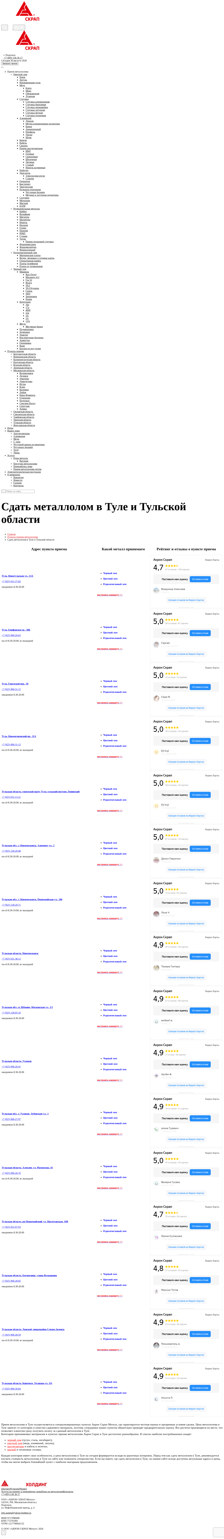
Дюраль (30, 121)
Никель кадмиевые (35, 167)
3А (27, 315)
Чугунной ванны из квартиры (29, 444)
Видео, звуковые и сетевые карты (37, 258)
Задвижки (25, 332)
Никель (23, 222)
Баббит (23, 211)
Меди (16, 439)
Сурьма (23, 236)
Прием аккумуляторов (31, 148)
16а (27, 304)
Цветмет (5, 1489)
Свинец (24, 145)
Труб (15, 450)
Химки (23, 409)
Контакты (18, 485)
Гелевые (30, 154)
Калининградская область (26, 359)
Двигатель (25, 173)
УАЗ (28, 285)
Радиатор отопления (30, 189)
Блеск (29, 88)
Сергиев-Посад (27, 403)
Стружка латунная (35, 110)
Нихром (24, 225)
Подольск (25, 400)
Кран (22, 346)
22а (27, 313)
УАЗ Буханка (32, 288)
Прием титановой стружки (40, 241)
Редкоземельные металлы (26, 208)
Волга (29, 282)
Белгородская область (24, 354)
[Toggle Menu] (2, 67)
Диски (29, 134)
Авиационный (33, 129)
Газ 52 (29, 280)
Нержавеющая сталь (30, 82)
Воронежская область (24, 356)
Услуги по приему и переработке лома (21, 1491)
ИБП (28, 151)
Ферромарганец (28, 244)
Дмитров (24, 378)
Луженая (30, 96)
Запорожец (31, 296)
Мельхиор (25, 200)
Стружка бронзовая (36, 104)
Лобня (23, 392)
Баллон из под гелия (30, 348)
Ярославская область (24, 425)
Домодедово (26, 381)
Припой (24, 230)
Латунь (23, 80)
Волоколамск (26, 373)
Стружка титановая (36, 115)
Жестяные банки (34, 326)
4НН (28, 310)
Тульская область (22, 422)
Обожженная (32, 93)
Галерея (17, 483)
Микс (28, 91)
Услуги (11, 455)
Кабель (23, 143)
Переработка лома (22, 466)
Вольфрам (25, 214)
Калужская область (23, 362)
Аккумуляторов (21, 433)
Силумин (24, 197)
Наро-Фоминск (27, 395)
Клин (22, 387)
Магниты (24, 217)
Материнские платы (30, 255)
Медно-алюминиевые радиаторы (43, 123)
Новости (17, 480)
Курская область (21, 365)
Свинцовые (32, 156)
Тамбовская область (23, 417)
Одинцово (25, 398)
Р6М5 (22, 233)
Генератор (25, 181)
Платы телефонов (29, 263)
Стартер (30, 178)
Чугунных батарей (23, 447)
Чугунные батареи (35, 192)
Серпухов (25, 406)
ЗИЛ (28, 293)
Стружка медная (34, 112)
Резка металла (20, 458)
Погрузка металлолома (25, 463)
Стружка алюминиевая (38, 102)
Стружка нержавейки (37, 107)
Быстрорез (25, 184)
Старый (30, 165)
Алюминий (25, 118)
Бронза (23, 140)
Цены (10, 428)
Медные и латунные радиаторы (42, 195)
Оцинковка (25, 343)
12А (28, 321)
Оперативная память (30, 261)
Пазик (29, 299)
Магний (24, 203)
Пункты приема (15, 351)
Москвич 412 (32, 277)
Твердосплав (26, 187)
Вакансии (18, 477)
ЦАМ (22, 206)
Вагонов (24, 461)
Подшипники (27, 329)
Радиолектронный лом (25, 252)
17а (27, 307)
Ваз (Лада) (31, 274)
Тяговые (30, 162)
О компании (13, 474)
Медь (22, 85)
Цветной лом (20, 74)
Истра (23, 384)
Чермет (23, 1489)
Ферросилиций (27, 250)
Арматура (25, 340)
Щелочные (31, 159)
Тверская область (22, 420)
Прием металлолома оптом (27, 469)
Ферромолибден (28, 247)
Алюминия (19, 436)
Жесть (23, 324)
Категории (25, 302)
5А (27, 318)
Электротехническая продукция (24, 472)
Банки (29, 126)
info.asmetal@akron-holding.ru (16, 1513)
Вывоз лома (13, 430)
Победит (24, 170)
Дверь (16, 452)
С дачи (16, 441)
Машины (24, 271)
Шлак (29, 137)
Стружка (24, 99)
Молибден (25, 219)
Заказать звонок (9, 63)
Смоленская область (23, 414)
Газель (29, 291)
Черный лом (19, 269)
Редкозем (15, 1489)
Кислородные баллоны (31, 337)
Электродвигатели (35, 176)
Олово (23, 228)
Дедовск (24, 376)
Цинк (22, 77)
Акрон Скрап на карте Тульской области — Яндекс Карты (186, 607)
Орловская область (23, 411)
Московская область (23, 370)
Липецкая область (22, 367)
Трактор (24, 335)
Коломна (24, 389)
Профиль (30, 132)
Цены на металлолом (52, 1491)
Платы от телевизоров (31, 266)
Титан (23, 239)
